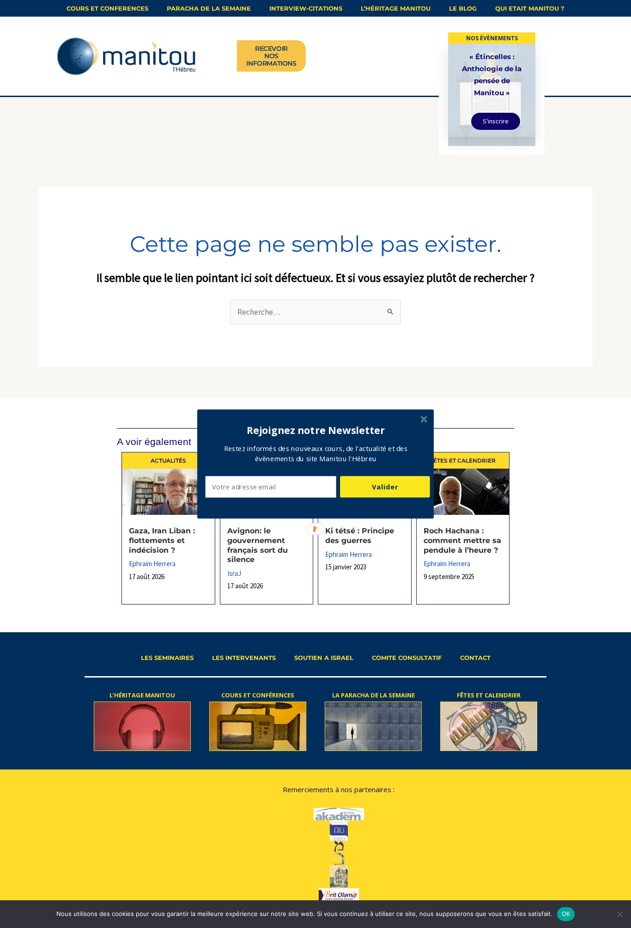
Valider (385, 486)
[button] (316, 430)
